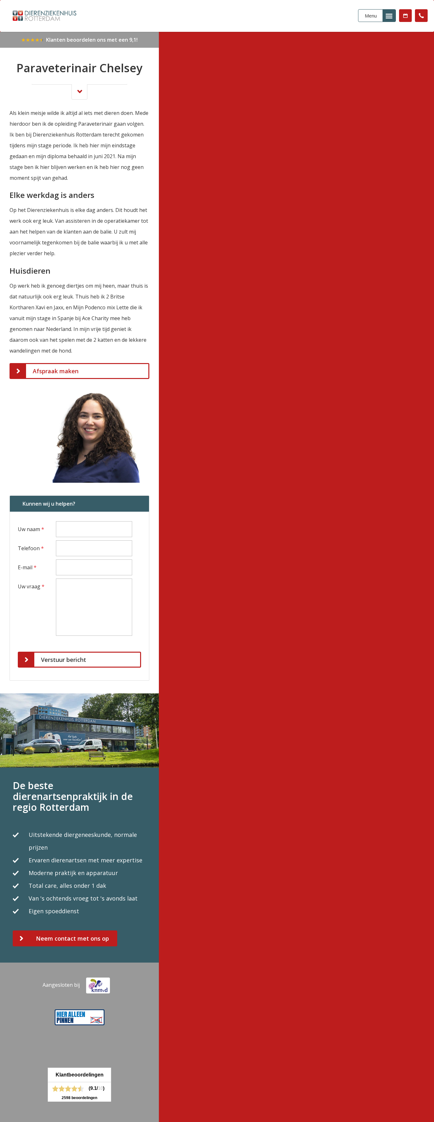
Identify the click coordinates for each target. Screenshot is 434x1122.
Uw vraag (31, 586)
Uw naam (31, 529)
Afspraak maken (405, 15)
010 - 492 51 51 (421, 15)
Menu (371, 15)
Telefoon (31, 548)
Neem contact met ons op (72, 938)
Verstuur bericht (63, 659)
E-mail (27, 567)
